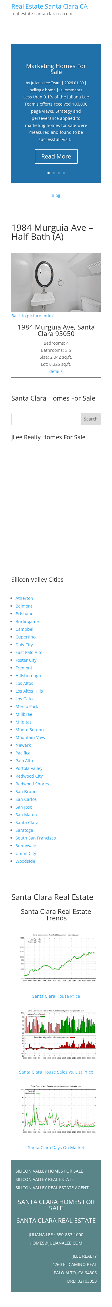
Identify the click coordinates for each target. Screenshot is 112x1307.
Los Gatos (25, 699)
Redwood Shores (32, 784)
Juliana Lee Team (46, 82)
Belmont (24, 606)
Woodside (25, 861)
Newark (23, 745)
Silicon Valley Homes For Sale (49, 1171)
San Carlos (26, 799)
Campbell (25, 629)
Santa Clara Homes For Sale (53, 397)
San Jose (24, 807)
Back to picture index (32, 315)
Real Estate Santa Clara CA (49, 6)
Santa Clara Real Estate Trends (56, 914)
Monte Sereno (30, 729)
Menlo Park (27, 706)
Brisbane (24, 613)
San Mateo (26, 815)
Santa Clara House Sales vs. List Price (56, 1072)
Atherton (24, 598)
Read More (56, 156)
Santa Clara (27, 822)
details (56, 371)
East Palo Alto (29, 652)
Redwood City (29, 776)
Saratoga (24, 830)
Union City (26, 853)
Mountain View (30, 737)
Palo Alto (24, 760)
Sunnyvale (26, 845)
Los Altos (24, 683)
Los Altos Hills (29, 691)
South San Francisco (36, 838)
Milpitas (24, 722)
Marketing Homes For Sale (56, 69)
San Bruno (26, 791)
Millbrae (24, 714)
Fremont (24, 668)
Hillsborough (28, 675)
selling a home (43, 89)
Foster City (26, 660)
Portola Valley (29, 768)
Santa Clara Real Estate (52, 897)
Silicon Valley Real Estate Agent (52, 1187)
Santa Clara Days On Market (56, 1147)
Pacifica (23, 753)
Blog (56, 195)
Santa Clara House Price (56, 996)
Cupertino (26, 637)
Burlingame (27, 621)
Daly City (24, 644)
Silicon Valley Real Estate (45, 1179)
